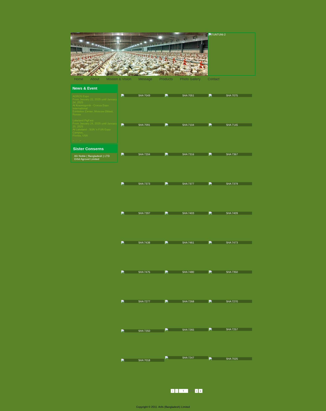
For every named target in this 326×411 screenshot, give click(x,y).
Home (78, 79)
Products (166, 79)
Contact (213, 79)
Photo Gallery (190, 79)
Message (145, 79)
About (94, 79)
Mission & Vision (118, 79)
